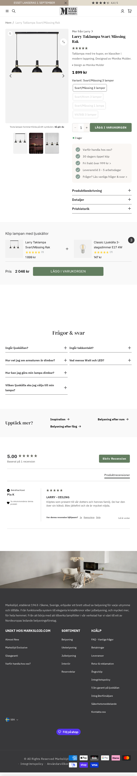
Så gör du (59, 126)
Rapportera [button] (89, 517)
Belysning (67, 639)
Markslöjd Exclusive (16, 647)
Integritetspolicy (100, 679)
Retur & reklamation (102, 663)
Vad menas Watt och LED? (86, 360)
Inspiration (57, 419)
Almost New (12, 639)
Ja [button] (81, 517)
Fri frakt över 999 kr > (97, 163)
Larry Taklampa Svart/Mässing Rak (38, 22)
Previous (10, 76)
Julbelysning (69, 655)
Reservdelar (68, 671)
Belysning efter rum (111, 419)
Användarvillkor (58, 764)
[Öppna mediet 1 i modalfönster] (36, 76)
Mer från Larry (81, 31)
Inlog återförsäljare (102, 695)
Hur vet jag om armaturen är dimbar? (30, 360)
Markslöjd (61, 759)
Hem (8, 22)
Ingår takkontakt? (81, 348)
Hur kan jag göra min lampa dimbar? (29, 372)
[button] (7, 11)
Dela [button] (98, 517)
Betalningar (97, 647)
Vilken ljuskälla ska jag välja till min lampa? (29, 387)
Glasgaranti (11, 655)
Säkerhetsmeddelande (104, 703)
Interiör (66, 663)
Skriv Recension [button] (114, 458)
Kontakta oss (98, 711)
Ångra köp (96, 671)
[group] (26, 456)
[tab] (117, 475)
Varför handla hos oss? (97, 149)
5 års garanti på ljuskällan (105, 687)
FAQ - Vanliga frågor (102, 639)
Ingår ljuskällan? (16, 348)
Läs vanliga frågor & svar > (110, 176)
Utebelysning (69, 647)
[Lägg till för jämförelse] (63, 42)
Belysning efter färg (63, 426)
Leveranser (97, 655)
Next (63, 76)
